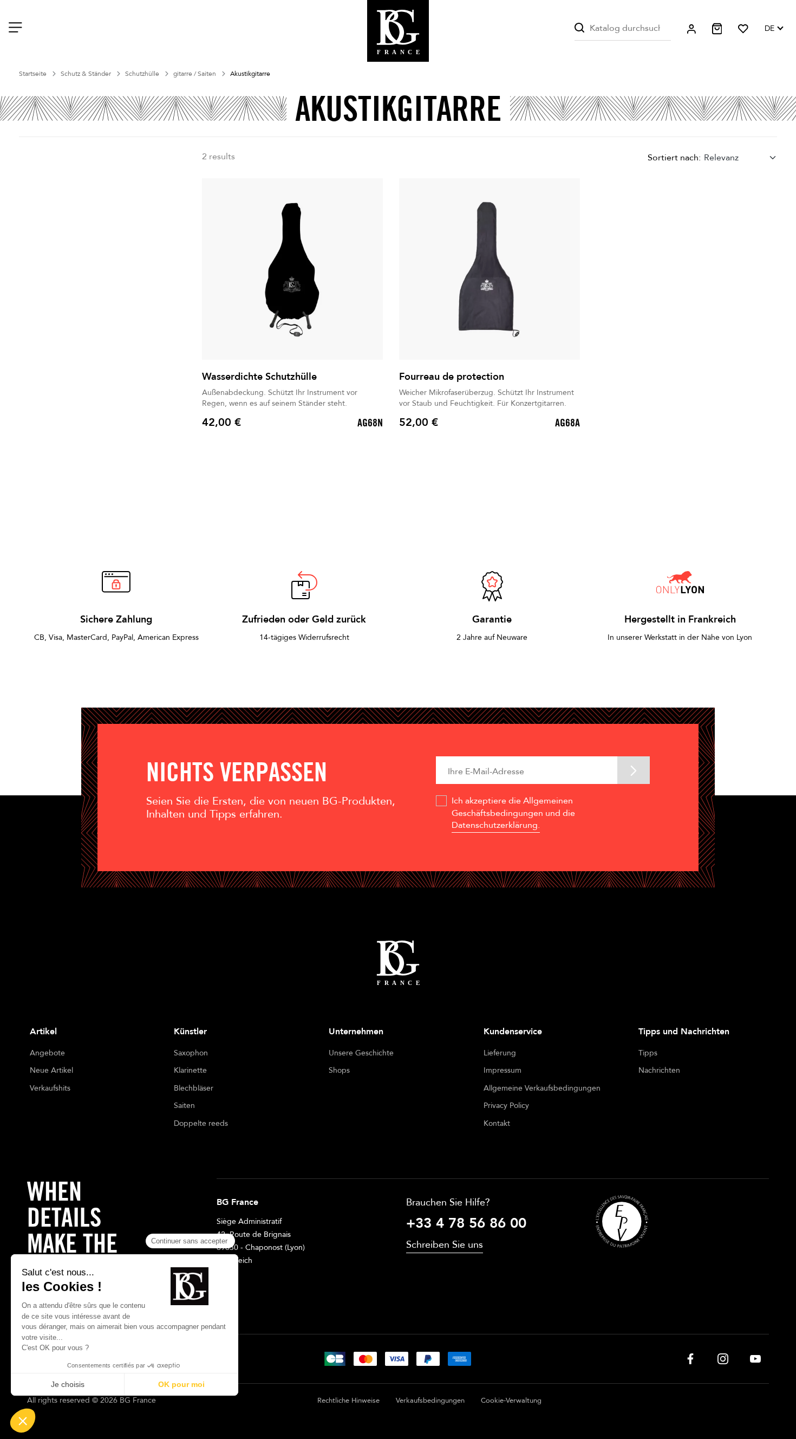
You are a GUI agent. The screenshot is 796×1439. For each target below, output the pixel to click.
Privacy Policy (506, 1105)
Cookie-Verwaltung (511, 1400)
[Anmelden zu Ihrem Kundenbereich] (691, 29)
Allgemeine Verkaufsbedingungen (542, 1088)
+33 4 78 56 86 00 (466, 1223)
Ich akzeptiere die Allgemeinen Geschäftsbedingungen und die (513, 813)
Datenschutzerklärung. (496, 825)
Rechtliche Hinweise (348, 1400)
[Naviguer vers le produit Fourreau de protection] (489, 269)
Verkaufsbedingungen (430, 1400)
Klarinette (190, 1070)
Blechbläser (193, 1088)
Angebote (47, 1053)
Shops (339, 1070)
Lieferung (500, 1053)
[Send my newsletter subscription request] (633, 770)
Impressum (502, 1070)
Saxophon (191, 1053)
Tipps (647, 1053)
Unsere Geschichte (361, 1053)
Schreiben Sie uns (444, 1245)
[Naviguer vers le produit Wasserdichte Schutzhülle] (292, 269)
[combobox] (740, 157)
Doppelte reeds (201, 1123)
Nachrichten (659, 1070)
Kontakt (497, 1123)
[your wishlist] (743, 28)
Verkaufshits (50, 1088)
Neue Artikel (51, 1070)
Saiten (184, 1105)
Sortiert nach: (674, 158)
